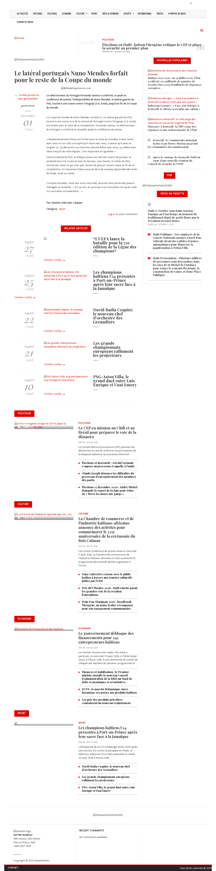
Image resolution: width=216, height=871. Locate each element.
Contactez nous (25, 22)
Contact (13, 868)
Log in (111, 214)
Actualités (22, 13)
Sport (94, 13)
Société (127, 13)
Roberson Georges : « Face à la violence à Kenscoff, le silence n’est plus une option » (174, 107)
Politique (52, 13)
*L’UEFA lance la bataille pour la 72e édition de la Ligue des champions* (114, 244)
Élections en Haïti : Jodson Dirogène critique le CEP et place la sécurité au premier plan (151, 46)
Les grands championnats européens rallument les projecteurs (113, 349)
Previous (199, 47)
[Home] (19, 37)
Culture (80, 13)
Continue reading (52, 259)
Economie (66, 13)
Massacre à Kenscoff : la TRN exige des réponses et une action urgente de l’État (172, 128)
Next (202, 47)
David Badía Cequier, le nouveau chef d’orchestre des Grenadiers (113, 315)
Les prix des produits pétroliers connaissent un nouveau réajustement (106, 701)
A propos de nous (177, 13)
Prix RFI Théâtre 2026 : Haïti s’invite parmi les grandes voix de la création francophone (109, 591)
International (145, 13)
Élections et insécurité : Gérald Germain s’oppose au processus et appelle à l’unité (108, 464)
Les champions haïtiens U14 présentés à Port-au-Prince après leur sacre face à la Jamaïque (114, 280)
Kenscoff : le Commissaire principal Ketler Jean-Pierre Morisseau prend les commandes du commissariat (173, 143)
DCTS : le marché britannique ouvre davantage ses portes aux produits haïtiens (109, 690)
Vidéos (160, 13)
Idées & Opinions (110, 13)
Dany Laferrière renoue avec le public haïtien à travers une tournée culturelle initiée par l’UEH (107, 577)
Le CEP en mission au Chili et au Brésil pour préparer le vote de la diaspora (107, 432)
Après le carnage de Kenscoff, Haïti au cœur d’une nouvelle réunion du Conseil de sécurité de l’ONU (174, 160)
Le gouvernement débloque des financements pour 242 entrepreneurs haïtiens (106, 638)
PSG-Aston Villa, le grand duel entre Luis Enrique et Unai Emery (115, 380)
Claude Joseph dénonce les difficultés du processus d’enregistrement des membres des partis (109, 477)
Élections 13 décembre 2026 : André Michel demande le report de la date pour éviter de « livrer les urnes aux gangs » (109, 490)
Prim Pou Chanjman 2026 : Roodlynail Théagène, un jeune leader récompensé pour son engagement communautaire (107, 605)
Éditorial (37, 13)
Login (197, 3)
